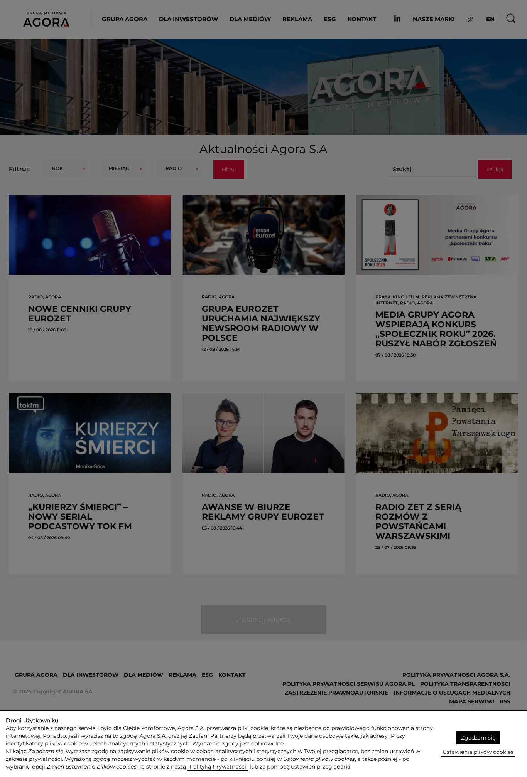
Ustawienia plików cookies (478, 751)
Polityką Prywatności (217, 766)
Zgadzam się (478, 737)
